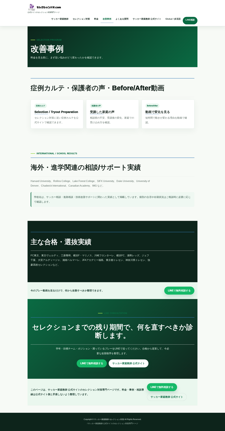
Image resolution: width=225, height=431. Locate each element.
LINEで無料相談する (179, 290)
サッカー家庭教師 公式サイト (128, 363)
